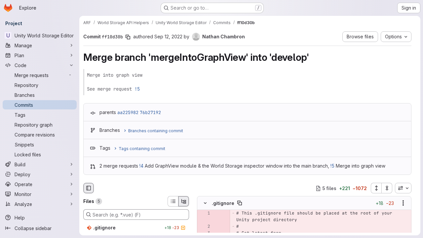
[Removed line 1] (204, 213)
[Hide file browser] (88, 188)
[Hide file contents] (205, 203)
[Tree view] (183, 201)
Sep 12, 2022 (168, 36)
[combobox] (403, 188)
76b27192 (150, 112)
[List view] (173, 201)
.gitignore (223, 203)
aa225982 (127, 112)
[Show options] (403, 203)
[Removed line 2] (204, 226)
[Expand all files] (376, 188)
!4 (141, 166)
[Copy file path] (240, 203)
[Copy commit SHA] (128, 37)
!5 (137, 89)
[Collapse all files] (387, 188)
